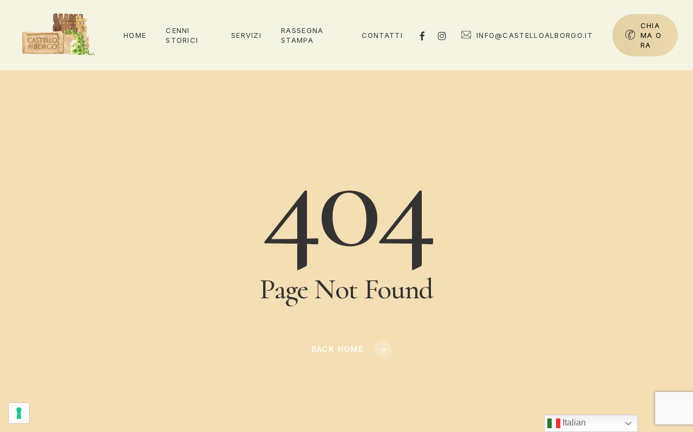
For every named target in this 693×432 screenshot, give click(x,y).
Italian (573, 422)
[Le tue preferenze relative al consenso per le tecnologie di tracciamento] (19, 413)
